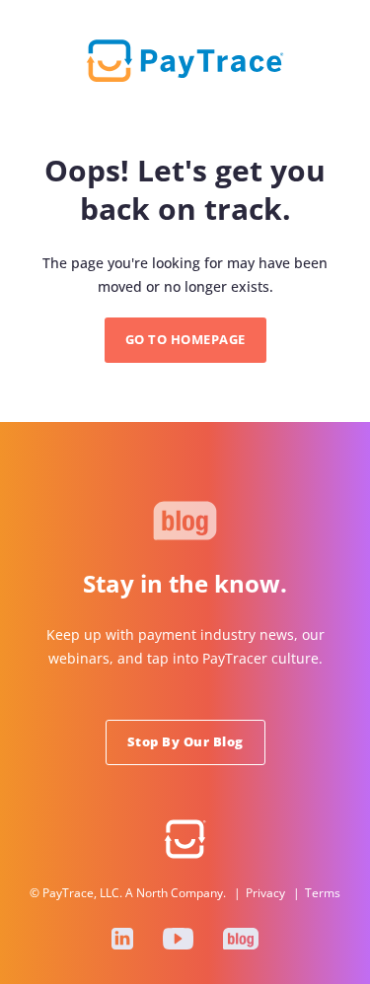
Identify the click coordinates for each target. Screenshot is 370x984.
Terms (322, 892)
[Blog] (241, 938)
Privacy (265, 892)
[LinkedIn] (122, 938)
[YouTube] (178, 938)
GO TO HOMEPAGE (185, 339)
